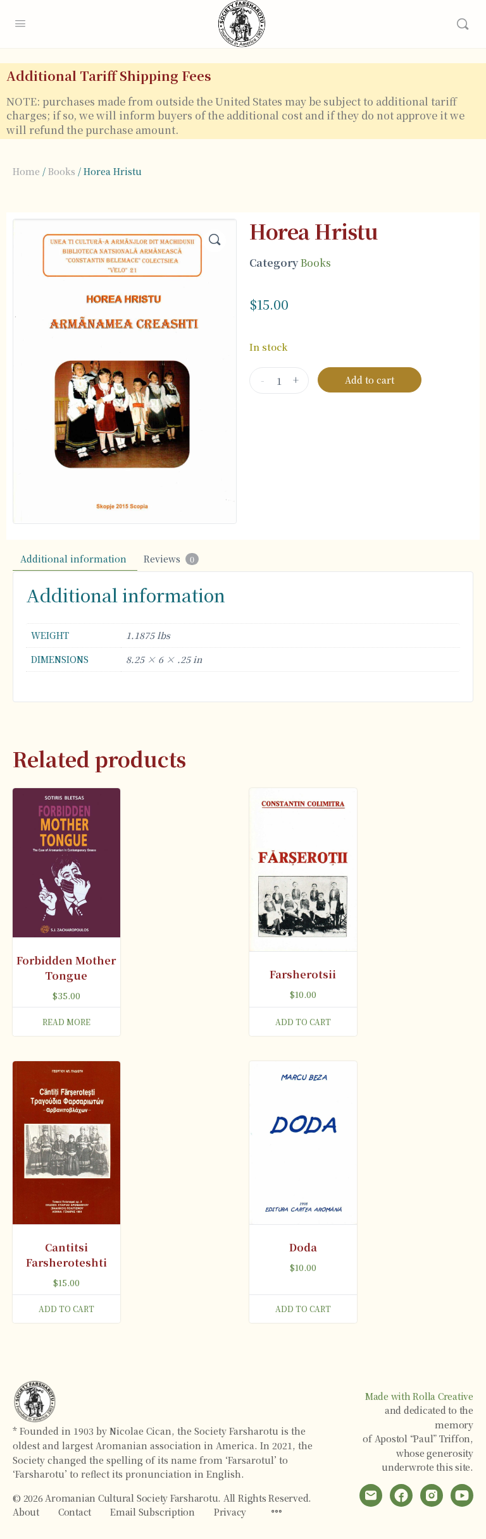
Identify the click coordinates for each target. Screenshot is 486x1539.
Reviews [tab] (169, 558)
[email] (370, 1495)
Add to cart (369, 380)
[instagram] (431, 1495)
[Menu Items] (276, 1512)
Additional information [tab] (73, 558)
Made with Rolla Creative (419, 1396)
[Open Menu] (20, 21)
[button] (214, 240)
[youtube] (462, 1495)
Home (26, 171)
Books (61, 171)
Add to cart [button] (303, 1021)
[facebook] (401, 1495)
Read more (66, 1021)
